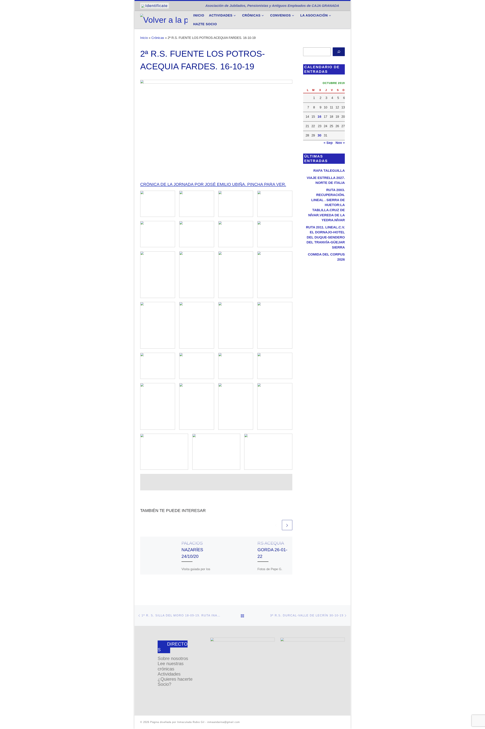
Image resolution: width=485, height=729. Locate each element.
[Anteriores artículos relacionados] (276, 525)
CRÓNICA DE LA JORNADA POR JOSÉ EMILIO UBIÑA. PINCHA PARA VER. (213, 184)
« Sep (328, 143)
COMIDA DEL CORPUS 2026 (326, 256)
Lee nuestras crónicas (171, 666)
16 (319, 116)
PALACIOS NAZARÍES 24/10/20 (192, 550)
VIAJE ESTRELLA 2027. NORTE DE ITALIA (326, 180)
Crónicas (157, 38)
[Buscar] (339, 51)
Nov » (340, 143)
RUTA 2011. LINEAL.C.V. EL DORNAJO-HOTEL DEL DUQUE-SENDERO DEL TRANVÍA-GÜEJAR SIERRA (325, 237)
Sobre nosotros (173, 658)
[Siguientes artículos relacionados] (287, 525)
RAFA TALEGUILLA (329, 170)
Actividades (169, 673)
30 (319, 135)
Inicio (144, 38)
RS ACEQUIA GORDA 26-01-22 (272, 550)
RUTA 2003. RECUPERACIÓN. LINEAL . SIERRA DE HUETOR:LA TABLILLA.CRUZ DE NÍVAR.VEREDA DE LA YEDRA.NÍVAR (326, 205)
